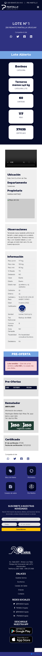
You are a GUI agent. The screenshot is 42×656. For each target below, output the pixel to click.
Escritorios (21, 582)
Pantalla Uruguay (22, 608)
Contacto (21, 594)
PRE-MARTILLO (32, 3)
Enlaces (21, 590)
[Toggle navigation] (38, 7)
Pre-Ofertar (36, 654)
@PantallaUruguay (22, 604)
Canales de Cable (21, 586)
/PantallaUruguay (22, 616)
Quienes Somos (21, 578)
